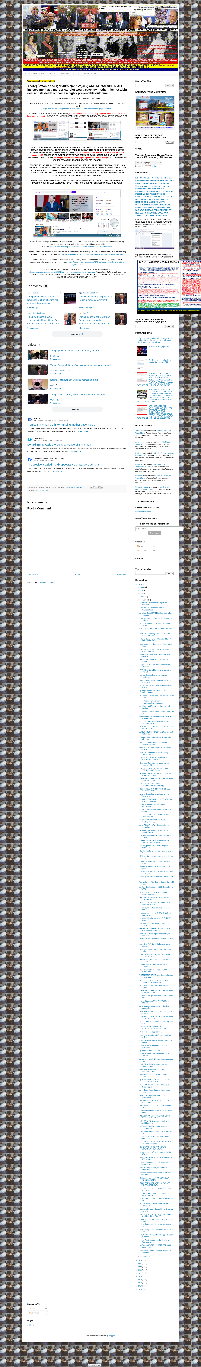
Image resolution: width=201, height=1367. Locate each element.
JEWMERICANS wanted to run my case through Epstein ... (154, 831)
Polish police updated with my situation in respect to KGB (160, 361)
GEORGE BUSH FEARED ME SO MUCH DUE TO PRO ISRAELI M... (154, 929)
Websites (52, 73)
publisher (138, 453)
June (142, 593)
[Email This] (91, 487)
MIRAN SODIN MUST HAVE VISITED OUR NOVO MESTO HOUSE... (155, 1117)
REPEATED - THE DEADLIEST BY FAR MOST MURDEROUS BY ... (156, 779)
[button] (45, 286)
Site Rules (65, 73)
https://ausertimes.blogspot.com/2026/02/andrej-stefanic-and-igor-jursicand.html (81, 247)
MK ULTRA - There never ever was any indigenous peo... (153, 1065)
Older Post (121, 575)
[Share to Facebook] (99, 487)
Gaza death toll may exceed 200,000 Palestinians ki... (153, 971)
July (141, 590)
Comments (143, 551)
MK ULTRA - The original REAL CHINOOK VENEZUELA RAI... (155, 635)
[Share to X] (96, 487)
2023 (140, 1267)
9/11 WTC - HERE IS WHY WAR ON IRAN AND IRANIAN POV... (154, 722)
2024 (140, 1264)
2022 (140, 1270)
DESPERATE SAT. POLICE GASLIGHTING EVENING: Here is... (155, 904)
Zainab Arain (140, 431)
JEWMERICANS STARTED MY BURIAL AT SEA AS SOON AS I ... (155, 774)
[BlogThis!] (94, 487)
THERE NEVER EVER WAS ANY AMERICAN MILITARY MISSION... (156, 640)
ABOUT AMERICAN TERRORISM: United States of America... (154, 650)
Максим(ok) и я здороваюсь (159, 347)
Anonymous (139, 442)
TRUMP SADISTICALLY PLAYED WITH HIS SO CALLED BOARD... (155, 800)
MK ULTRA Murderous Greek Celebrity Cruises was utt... (153, 754)
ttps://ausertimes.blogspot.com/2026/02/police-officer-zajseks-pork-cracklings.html (62, 272)
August (142, 587)
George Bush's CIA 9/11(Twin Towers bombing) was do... (153, 893)
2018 (140, 1283)
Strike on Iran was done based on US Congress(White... (153, 609)
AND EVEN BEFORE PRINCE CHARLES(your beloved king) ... (152, 785)
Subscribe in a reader (143, 512)
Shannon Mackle (141, 487)
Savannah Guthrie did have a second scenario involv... (153, 1194)
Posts (141, 546)
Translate (153, 166)
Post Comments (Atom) (46, 582)
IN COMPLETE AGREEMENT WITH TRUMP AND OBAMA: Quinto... (155, 1143)
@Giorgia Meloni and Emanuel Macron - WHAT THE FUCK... (154, 692)
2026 (140, 584)
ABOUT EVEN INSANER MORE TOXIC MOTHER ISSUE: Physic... (153, 769)
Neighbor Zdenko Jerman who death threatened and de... (153, 743)
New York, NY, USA (41, 490)
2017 (140, 1286)
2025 (140, 1260)
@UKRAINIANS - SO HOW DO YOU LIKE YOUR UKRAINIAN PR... (154, 1081)
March (142, 597)
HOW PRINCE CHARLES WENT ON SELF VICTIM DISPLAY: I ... (155, 790)
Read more (83, 431)
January (143, 1256)
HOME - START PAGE (34, 73)
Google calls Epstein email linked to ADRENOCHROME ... (152, 1070)
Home (77, 575)
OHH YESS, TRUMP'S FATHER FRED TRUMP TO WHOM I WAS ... (153, 981)
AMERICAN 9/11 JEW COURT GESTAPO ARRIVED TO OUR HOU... (154, 841)
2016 (140, 1289)
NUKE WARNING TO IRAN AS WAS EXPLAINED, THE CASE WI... (152, 1148)
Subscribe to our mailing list (154, 524)
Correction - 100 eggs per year (150, 1032)
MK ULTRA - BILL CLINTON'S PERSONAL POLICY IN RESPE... (155, 955)
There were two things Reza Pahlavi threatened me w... (152, 821)
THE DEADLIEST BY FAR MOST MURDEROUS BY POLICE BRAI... (153, 1028)
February (143, 600)
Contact (76, 73)
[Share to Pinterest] (101, 487)
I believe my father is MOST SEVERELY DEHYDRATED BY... (154, 1179)
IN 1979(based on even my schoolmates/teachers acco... (151, 702)
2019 (140, 1280)
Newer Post (33, 575)
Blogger (111, 1336)
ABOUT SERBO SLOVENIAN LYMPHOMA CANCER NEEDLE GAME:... (155, 1215)
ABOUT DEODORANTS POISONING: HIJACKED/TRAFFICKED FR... (153, 759)
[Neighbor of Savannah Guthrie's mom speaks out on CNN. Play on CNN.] (37, 384)
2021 (140, 1273)
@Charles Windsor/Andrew (149, 1051)
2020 (140, 1276)
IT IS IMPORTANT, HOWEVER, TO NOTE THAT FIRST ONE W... (154, 1184)
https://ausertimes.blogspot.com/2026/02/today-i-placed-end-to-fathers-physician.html (77, 108)
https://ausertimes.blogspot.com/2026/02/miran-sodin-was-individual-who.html (92, 254)
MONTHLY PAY (90, 73)
